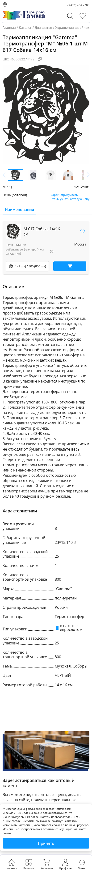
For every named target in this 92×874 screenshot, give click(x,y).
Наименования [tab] (19, 209)
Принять (46, 843)
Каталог (25, 27)
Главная (9, 27)
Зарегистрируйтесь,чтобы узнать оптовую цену (70, 197)
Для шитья (43, 27)
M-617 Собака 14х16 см (42, 231)
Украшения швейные (72, 27)
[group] (46, 114)
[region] (46, 248)
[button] (88, 175)
